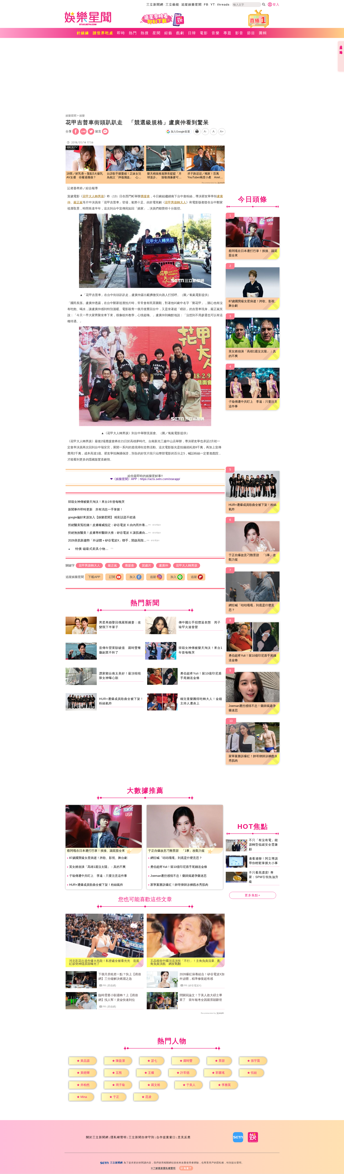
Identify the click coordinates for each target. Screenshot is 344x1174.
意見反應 (184, 1137)
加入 (133, 577)
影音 (239, 33)
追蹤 (153, 577)
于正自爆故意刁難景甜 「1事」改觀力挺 (176, 850)
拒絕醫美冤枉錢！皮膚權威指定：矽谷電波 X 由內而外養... (108, 525)
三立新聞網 (154, 4)
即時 (121, 33)
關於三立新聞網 (97, 1137)
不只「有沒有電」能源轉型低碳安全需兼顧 (263, 844)
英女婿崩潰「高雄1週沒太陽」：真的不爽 (97, 867)
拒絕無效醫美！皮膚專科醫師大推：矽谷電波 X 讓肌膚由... (108, 532)
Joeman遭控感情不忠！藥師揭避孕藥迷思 (178, 876)
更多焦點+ (253, 895)
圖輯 (263, 33)
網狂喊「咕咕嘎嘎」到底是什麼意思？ (176, 858)
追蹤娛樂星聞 (191, 4)
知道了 (188, 1168)
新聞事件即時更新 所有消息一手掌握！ (95, 509)
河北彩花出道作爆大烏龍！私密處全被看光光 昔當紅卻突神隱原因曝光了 (104, 962)
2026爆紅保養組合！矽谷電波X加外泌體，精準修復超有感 (202, 977)
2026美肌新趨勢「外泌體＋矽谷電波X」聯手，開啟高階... (107, 540)
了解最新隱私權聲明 (164, 1168)
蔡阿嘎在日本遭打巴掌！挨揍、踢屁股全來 (96, 850)
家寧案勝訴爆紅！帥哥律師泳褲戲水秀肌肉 (179, 884)
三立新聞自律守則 (141, 1137)
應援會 (145, 196)
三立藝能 (172, 4)
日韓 (192, 33)
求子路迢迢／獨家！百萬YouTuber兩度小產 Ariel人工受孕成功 (205, 175)
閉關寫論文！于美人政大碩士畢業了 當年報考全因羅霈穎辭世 (201, 998)
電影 (204, 33)
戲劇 (180, 33)
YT (213, 4)
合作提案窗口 (166, 1137)
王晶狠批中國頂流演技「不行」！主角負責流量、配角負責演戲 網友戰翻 (185, 962)
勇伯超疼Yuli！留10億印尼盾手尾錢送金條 (178, 867)
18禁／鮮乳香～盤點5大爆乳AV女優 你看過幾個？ (84, 175)
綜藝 (168, 33)
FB (206, 4)
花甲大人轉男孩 (93, 196)
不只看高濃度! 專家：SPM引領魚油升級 (263, 877)
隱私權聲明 (119, 1137)
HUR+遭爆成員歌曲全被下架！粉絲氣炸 (96, 884)
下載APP (94, 577)
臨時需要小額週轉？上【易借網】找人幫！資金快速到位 (118, 998)
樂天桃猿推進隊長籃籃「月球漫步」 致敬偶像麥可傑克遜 (164, 175)
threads (223, 4)
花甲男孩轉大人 (175, 202)
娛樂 (82, 115)
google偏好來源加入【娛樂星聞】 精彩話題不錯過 (102, 517)
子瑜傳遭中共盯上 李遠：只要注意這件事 (98, 876)
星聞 (156, 33)
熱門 (133, 33)
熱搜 (145, 33)
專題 (227, 33)
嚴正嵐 (78, 202)
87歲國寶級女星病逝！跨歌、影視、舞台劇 (98, 858)
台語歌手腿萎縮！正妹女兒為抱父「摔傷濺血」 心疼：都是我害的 (124, 175)
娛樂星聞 (71, 115)
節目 (251, 33)
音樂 (216, 33)
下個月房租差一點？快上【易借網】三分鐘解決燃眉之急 (119, 977)
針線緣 (83, 33)
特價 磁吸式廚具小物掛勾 (93, 549)
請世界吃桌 (103, 33)
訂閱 (112, 577)
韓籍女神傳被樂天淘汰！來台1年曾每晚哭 (96, 501)
